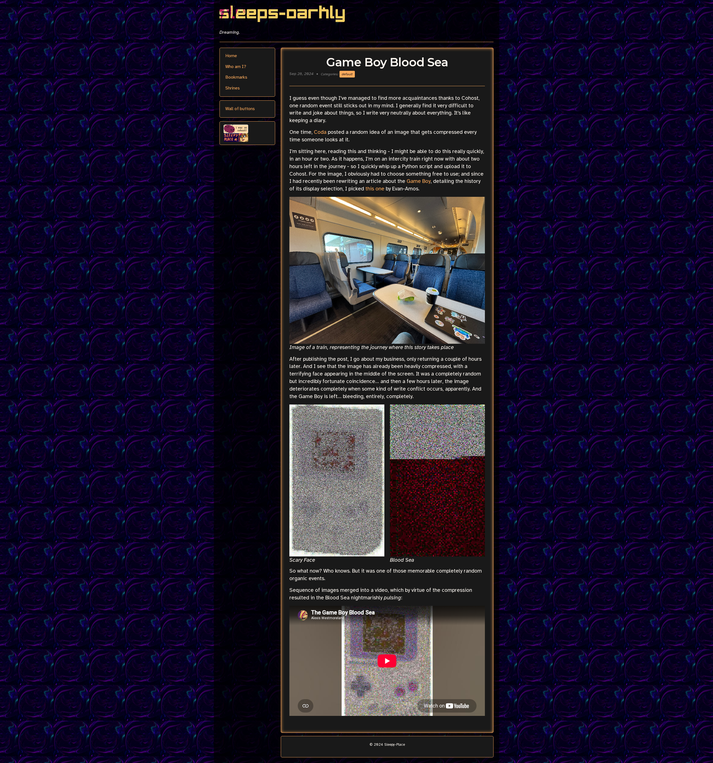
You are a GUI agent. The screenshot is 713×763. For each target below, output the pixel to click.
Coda (320, 132)
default (347, 74)
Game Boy (419, 181)
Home (231, 56)
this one (374, 188)
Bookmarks (236, 77)
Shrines (232, 88)
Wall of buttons (240, 109)
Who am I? (235, 66)
